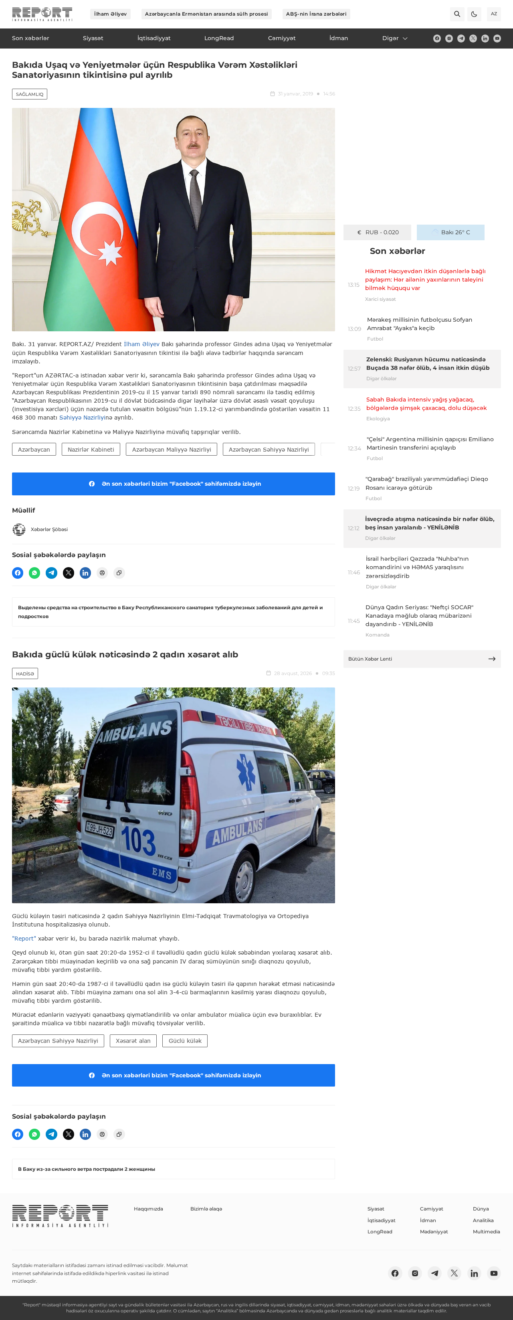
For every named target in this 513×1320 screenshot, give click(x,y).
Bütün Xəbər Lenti (370, 659)
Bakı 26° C (455, 232)
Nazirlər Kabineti (91, 449)
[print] (102, 572)
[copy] (119, 572)
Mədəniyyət (434, 1232)
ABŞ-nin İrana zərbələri (316, 14)
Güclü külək (185, 1040)
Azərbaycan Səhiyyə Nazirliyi (269, 449)
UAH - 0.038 (382, 232)
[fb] (437, 38)
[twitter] (473, 38)
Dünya (481, 1209)
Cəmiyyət (431, 1209)
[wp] (34, 572)
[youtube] (497, 38)
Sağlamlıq (29, 94)
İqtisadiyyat (382, 1220)
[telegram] (461, 38)
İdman (428, 1220)
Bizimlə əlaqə (206, 1209)
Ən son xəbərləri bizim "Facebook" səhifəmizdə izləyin (181, 483)
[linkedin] (485, 38)
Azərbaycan (34, 449)
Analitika (483, 1220)
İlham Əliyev (110, 14)
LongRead (380, 1232)
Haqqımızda (148, 1209)
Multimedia (486, 1232)
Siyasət (376, 1209)
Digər (390, 38)
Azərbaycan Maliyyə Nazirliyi (171, 449)
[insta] (449, 38)
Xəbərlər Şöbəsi (49, 529)
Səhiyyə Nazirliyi (82, 417)
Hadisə (25, 674)
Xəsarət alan (133, 1040)
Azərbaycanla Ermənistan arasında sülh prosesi (206, 14)
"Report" (24, 938)
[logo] (42, 14)
